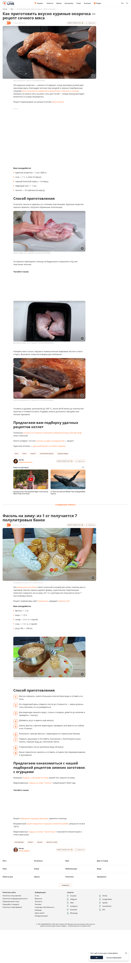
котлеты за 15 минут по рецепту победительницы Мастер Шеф (52, 432)
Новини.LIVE (64, 601)
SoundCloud (106, 906)
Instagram (74, 906)
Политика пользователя (12, 896)
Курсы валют (39, 913)
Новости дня (8, 877)
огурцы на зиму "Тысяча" (40, 783)
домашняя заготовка (26, 587)
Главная (5, 9)
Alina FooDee (58, 102)
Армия (58, 3)
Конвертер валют (41, 916)
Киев (5, 869)
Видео (98, 3)
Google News (107, 899)
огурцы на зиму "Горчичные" (42, 831)
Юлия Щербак (24, 851)
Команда (38, 910)
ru (122, 3)
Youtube (73, 896)
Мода (99, 869)
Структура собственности (44, 907)
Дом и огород (102, 861)
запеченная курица (46, 453)
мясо (16, 453)
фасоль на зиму (52, 842)
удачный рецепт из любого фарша (49, 446)
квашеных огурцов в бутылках (34, 818)
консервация (19, 842)
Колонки (87, 3)
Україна (40, 3)
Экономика (69, 3)
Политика (70, 877)
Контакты (38, 901)
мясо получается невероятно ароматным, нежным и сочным (50, 91)
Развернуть (65, 885)
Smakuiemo (42, 601)
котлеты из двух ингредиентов (49, 441)
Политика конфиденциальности (15, 899)
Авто (4, 861)
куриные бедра (63, 453)
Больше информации (113, 957)
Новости (50, 3)
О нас (37, 896)
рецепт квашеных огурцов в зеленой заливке (47, 823)
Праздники (101, 877)
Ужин (24, 453)
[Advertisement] (48, 114)
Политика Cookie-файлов (12, 907)
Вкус (12, 9)
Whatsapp (73, 913)
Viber (72, 903)
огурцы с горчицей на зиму (35, 777)
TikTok (104, 896)
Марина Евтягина (25, 462)
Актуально (38, 861)
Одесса (37, 877)
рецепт (33, 453)
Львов (36, 869)
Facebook (73, 910)
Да (97, 957)
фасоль (39, 842)
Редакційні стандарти (11, 904)
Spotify (104, 903)
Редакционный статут (11, 901)
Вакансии (38, 899)
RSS (103, 910)
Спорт (78, 3)
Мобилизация (71, 869)
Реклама (38, 904)
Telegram (73, 899)
